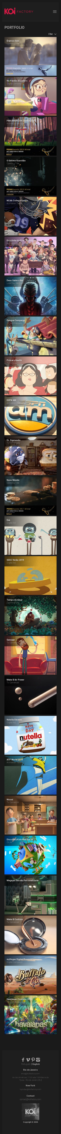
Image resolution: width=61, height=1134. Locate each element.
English (36, 1064)
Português (25, 1064)
